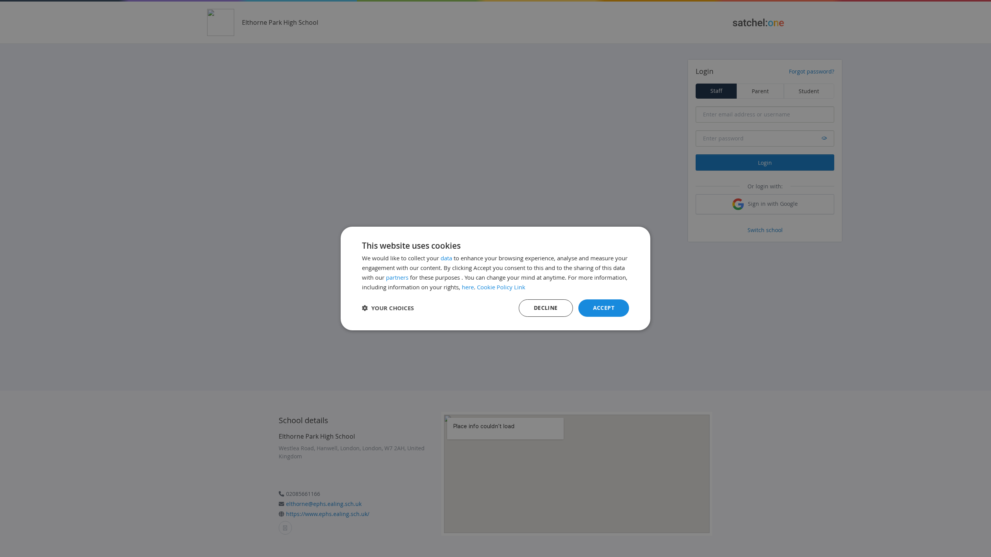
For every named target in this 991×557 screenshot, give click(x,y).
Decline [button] (546, 307)
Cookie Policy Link (501, 287)
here (468, 287)
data (446, 258)
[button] (388, 308)
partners (397, 277)
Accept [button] (603, 307)
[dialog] (495, 278)
